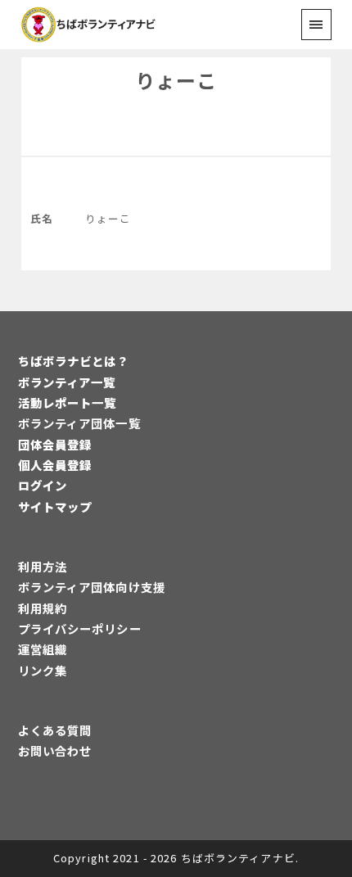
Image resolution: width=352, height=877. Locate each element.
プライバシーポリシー (80, 628)
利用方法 (42, 566)
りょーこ (176, 80)
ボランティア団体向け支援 (91, 586)
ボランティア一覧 (67, 382)
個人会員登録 (55, 464)
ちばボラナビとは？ (73, 360)
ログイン (42, 485)
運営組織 (42, 649)
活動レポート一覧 (67, 402)
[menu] (316, 24)
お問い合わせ (55, 750)
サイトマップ (55, 506)
